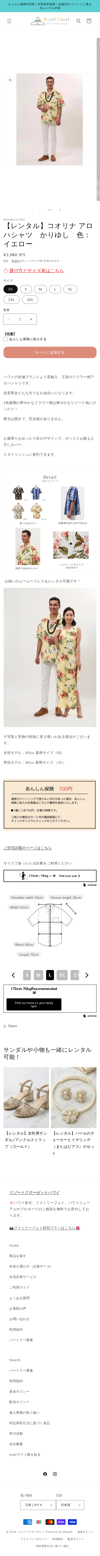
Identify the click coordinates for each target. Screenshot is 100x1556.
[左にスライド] (40, 210)
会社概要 (16, 1444)
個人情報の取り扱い (24, 1412)
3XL (30, 300)
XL (70, 289)
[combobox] (50, 975)
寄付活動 (16, 1433)
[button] (9, 21)
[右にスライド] (60, 210)
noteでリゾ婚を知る (25, 1454)
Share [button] (12, 1026)
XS (10, 289)
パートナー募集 (21, 1340)
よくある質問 (19, 1298)
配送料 (15, 260)
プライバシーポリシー (34, 1539)
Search (14, 1360)
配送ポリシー (19, 1402)
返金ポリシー (19, 1391)
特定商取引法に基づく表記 (29, 1423)
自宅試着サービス (23, 1277)
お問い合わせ (19, 1319)
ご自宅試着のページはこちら (27, 847)
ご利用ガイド (19, 1287)
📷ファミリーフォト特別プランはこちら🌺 (44, 1228)
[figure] (13, 975)
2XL (11, 300)
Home (14, 1245)
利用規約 (16, 1329)
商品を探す (17, 1256)
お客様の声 (17, 1308)
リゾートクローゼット (31, 1531)
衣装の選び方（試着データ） (31, 1266)
